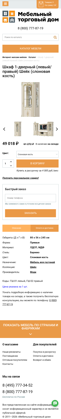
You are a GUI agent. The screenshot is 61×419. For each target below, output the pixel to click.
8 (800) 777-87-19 (30, 28)
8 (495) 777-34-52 (17, 385)
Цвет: (5, 153)
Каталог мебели (30, 48)
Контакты (7, 364)
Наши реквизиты (11, 352)
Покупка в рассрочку (44, 352)
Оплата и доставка (44, 228)
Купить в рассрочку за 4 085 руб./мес (37, 170)
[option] (18, 129)
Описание (16, 228)
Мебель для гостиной (42, 262)
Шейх (33, 267)
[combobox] (37, 154)
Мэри (33, 272)
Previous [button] (4, 129)
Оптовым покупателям (14, 360)
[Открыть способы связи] (55, 403)
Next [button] (57, 129)
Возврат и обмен (42, 360)
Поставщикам (10, 356)
